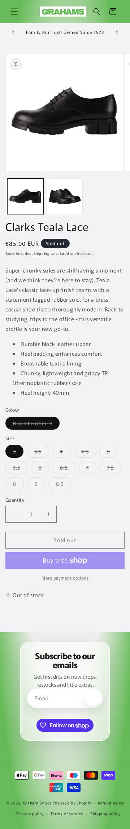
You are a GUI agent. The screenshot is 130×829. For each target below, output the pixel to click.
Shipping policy (105, 813)
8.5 (63, 485)
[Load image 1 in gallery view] (25, 196)
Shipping (41, 253)
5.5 (20, 469)
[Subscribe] (93, 698)
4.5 (88, 452)
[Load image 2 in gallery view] (65, 196)
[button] (14, 11)
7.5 (114, 469)
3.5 (41, 452)
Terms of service (67, 813)
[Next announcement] (117, 32)
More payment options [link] (65, 578)
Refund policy (111, 803)
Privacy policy (30, 813)
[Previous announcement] (13, 32)
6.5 (67, 469)
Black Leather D (36, 424)
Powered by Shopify (72, 803)
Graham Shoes (37, 803)
